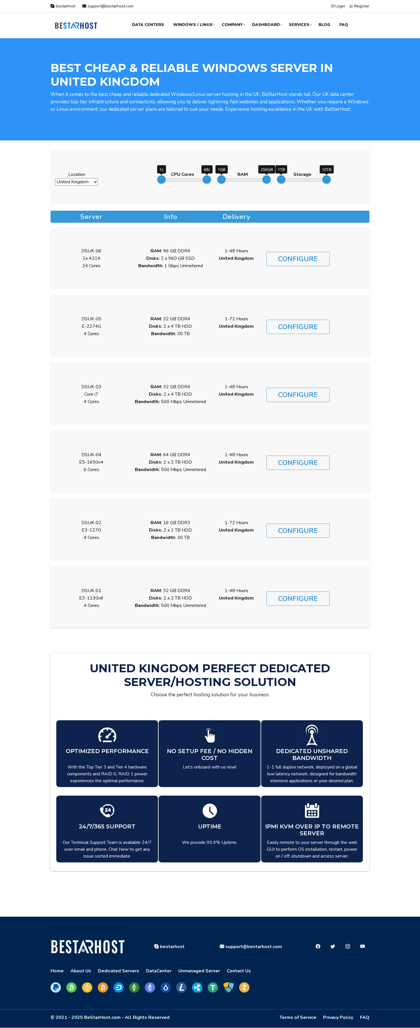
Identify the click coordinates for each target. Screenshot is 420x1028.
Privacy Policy (338, 1017)
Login (339, 6)
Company (232, 24)
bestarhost (66, 6)
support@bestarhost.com (109, 6)
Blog (324, 24)
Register (361, 6)
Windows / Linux (193, 24)
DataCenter (158, 971)
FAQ (343, 24)
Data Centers (148, 24)
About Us (81, 971)
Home (57, 971)
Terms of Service (297, 1017)
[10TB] (326, 179)
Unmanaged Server (199, 971)
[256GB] (266, 179)
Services (299, 24)
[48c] (207, 179)
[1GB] (221, 179)
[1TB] (281, 179)
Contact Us (239, 971)
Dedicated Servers (118, 971)
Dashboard (266, 24)
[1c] (161, 179)
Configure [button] (298, 258)
